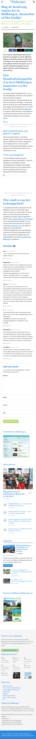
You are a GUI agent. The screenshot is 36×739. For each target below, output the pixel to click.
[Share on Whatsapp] (29, 50)
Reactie (6, 375)
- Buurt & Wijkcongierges (9, 697)
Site (4, 413)
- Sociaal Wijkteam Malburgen (10, 690)
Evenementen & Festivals (9, 547)
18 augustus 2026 (9, 555)
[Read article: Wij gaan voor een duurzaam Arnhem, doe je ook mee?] (18, 478)
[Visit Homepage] (17, 1)
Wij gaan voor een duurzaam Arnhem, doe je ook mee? (14, 494)
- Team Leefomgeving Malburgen (11, 688)
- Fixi (3, 699)
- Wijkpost (5, 693)
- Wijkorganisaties (7, 686)
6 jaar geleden (11, 251)
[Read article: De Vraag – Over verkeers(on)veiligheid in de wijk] (6, 581)
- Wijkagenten (6, 691)
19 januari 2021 (15, 27)
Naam (5, 397)
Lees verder (8, 565)
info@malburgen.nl (16, 226)
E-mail (5, 405)
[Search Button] (34, 2)
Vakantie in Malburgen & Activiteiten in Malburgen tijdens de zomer (21, 571)
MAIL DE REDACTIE (10, 650)
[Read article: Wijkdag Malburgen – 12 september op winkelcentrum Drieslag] (9, 549)
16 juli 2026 (15, 575)
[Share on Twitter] (21, 50)
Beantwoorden (8, 258)
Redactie (6, 27)
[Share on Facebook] (12, 50)
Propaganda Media (28, 735)
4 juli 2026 (15, 583)
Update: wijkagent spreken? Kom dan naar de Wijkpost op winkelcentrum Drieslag (19, 521)
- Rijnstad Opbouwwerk (9, 695)
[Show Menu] (2, 2)
